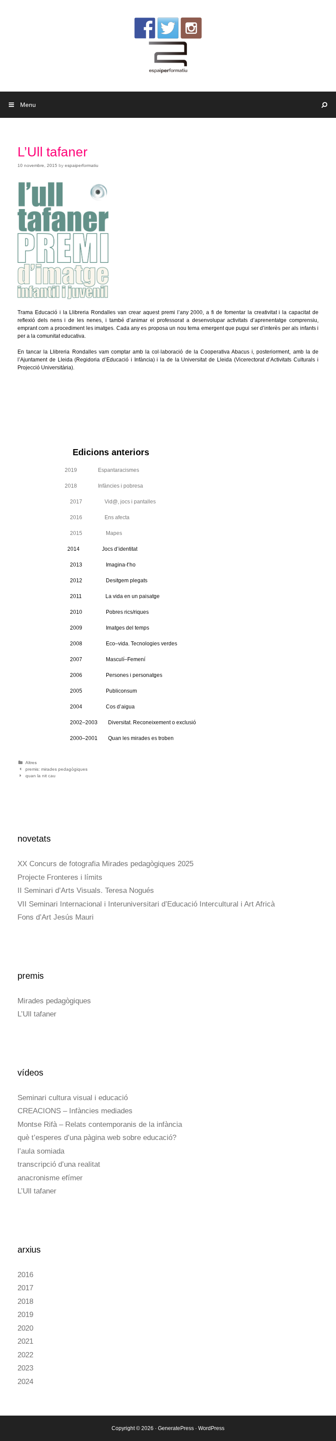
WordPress (211, 1428)
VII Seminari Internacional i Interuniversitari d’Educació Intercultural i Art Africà (146, 904)
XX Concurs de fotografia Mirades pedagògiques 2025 (105, 864)
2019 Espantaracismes (102, 470)
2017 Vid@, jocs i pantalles (113, 502)
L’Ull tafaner (37, 1014)
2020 (25, 1328)
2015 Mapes (96, 533)
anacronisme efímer (50, 1178)
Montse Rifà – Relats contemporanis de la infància (100, 1124)
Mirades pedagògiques (54, 1001)
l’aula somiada (41, 1151)
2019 (25, 1314)
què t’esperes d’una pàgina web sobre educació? (97, 1137)
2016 (25, 1275)
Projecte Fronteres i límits (60, 877)
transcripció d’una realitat (59, 1164)
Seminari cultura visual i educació (73, 1098)
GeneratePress (176, 1428)
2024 (25, 1381)
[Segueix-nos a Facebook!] (144, 28)
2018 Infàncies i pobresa (104, 486)
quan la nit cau (40, 775)
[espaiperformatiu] (168, 57)
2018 (25, 1301)
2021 (25, 1341)
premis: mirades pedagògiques (56, 769)
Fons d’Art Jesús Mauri (56, 917)
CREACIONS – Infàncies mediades (75, 1111)
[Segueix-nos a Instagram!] (191, 28)
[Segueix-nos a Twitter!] (168, 28)
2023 (25, 1368)
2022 (25, 1355)
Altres (31, 762)
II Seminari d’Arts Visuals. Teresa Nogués (86, 890)
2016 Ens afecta (100, 517)
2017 (25, 1288)
